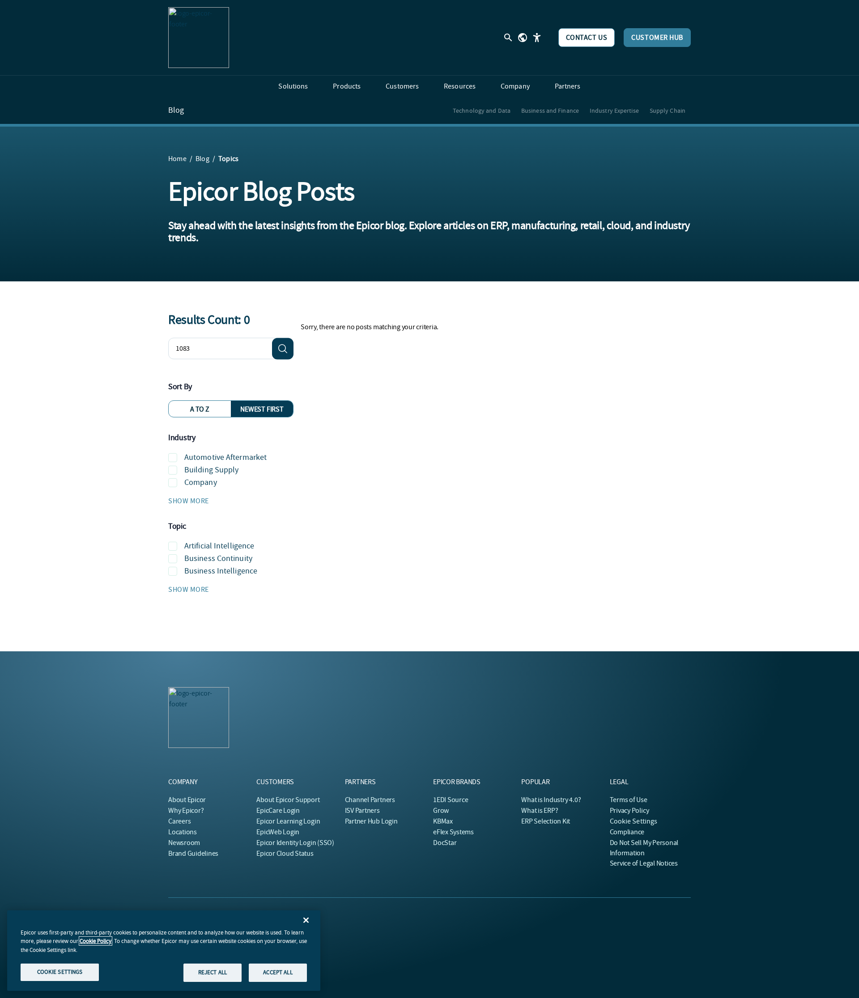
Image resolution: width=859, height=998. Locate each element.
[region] (163, 950)
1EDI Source (450, 799)
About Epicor (187, 799)
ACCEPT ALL (277, 972)
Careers (179, 821)
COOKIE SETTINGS (60, 972)
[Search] (282, 348)
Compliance (627, 832)
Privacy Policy (629, 810)
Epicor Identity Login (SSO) (295, 842)
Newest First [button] (261, 409)
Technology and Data (481, 110)
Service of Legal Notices (644, 863)
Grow (441, 810)
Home (177, 158)
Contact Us (587, 37)
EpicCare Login (278, 810)
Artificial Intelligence (219, 546)
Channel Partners (370, 799)
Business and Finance (550, 110)
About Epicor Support (287, 799)
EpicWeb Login (277, 832)
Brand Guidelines (193, 853)
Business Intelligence (220, 571)
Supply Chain (667, 110)
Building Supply (211, 470)
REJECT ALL (212, 972)
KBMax (443, 821)
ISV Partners (362, 810)
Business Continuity (218, 558)
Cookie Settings (634, 821)
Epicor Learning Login (288, 821)
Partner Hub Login (371, 821)
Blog (176, 110)
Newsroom (184, 842)
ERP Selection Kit (545, 821)
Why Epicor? (186, 810)
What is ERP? (539, 810)
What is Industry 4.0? (551, 799)
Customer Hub (657, 37)
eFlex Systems (453, 832)
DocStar (444, 842)
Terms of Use (628, 799)
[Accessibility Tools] (537, 38)
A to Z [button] (199, 409)
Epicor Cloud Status (284, 853)
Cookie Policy (95, 941)
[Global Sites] (522, 38)
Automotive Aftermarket (225, 457)
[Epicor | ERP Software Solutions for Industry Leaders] (198, 37)
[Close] (306, 920)
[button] (230, 501)
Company (200, 482)
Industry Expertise (614, 110)
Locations (182, 832)
